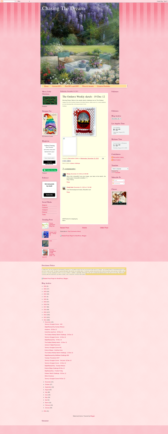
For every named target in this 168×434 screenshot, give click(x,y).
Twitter (44, 214)
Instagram (45, 209)
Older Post (104, 228)
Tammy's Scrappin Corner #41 (53, 347)
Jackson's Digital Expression (52, 345)
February (47, 405)
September (48, 387)
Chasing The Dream (63, 8)
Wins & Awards (88, 86)
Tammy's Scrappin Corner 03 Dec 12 (55, 378)
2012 (45, 320)
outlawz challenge (75, 163)
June (46, 395)
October (47, 384)
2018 (45, 304)
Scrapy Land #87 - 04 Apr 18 (52, 233)
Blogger (92, 416)
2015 (45, 312)
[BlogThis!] (65, 161)
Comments (117, 183)
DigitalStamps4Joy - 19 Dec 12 (53, 339)
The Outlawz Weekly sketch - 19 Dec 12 (56, 342)
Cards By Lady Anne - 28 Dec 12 (54, 332)
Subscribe (49, 195)
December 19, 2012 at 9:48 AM (79, 174)
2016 (45, 309)
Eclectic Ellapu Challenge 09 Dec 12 (55, 368)
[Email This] (63, 161)
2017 (45, 307)
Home (46, 86)
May (46, 397)
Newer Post (64, 228)
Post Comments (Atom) (74, 231)
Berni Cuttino (116, 160)
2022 (45, 294)
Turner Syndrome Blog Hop (52, 225)
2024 (45, 289)
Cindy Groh (70, 187)
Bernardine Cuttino (118, 157)
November (48, 382)
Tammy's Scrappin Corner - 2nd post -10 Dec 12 (58, 360)
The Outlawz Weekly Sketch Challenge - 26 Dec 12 (59, 334)
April (46, 400)
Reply (68, 182)
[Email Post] (102, 158)
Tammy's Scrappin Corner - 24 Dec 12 (55, 337)
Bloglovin (44, 205)
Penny (68, 174)
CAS (50, 241)
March (47, 402)
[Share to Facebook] (68, 161)
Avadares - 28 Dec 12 (51, 329)
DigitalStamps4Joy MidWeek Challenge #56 (57, 355)
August (47, 389)
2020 (45, 299)
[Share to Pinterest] (70, 161)
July (46, 392)
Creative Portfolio (103, 86)
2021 (45, 296)
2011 (45, 411)
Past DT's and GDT (72, 86)
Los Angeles (116, 127)
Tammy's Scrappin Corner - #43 (53, 324)
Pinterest (44, 212)
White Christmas (49, 376)
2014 (45, 314)
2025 (45, 286)
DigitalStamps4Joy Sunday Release (54, 327)
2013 (45, 317)
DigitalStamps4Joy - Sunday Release (55, 365)
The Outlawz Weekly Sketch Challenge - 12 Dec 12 (59, 352)
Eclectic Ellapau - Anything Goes (54, 350)
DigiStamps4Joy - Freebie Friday (54, 371)
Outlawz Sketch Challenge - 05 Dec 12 (55, 373)
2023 (45, 291)
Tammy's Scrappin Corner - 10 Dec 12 (55, 363)
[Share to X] (66, 161)
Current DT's (56, 86)
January (47, 407)
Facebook (45, 207)
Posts (115, 180)
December (48, 322)
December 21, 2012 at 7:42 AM (82, 187)
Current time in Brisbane (120, 143)
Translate (117, 172)
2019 (45, 301)
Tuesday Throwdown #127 (52, 358)
